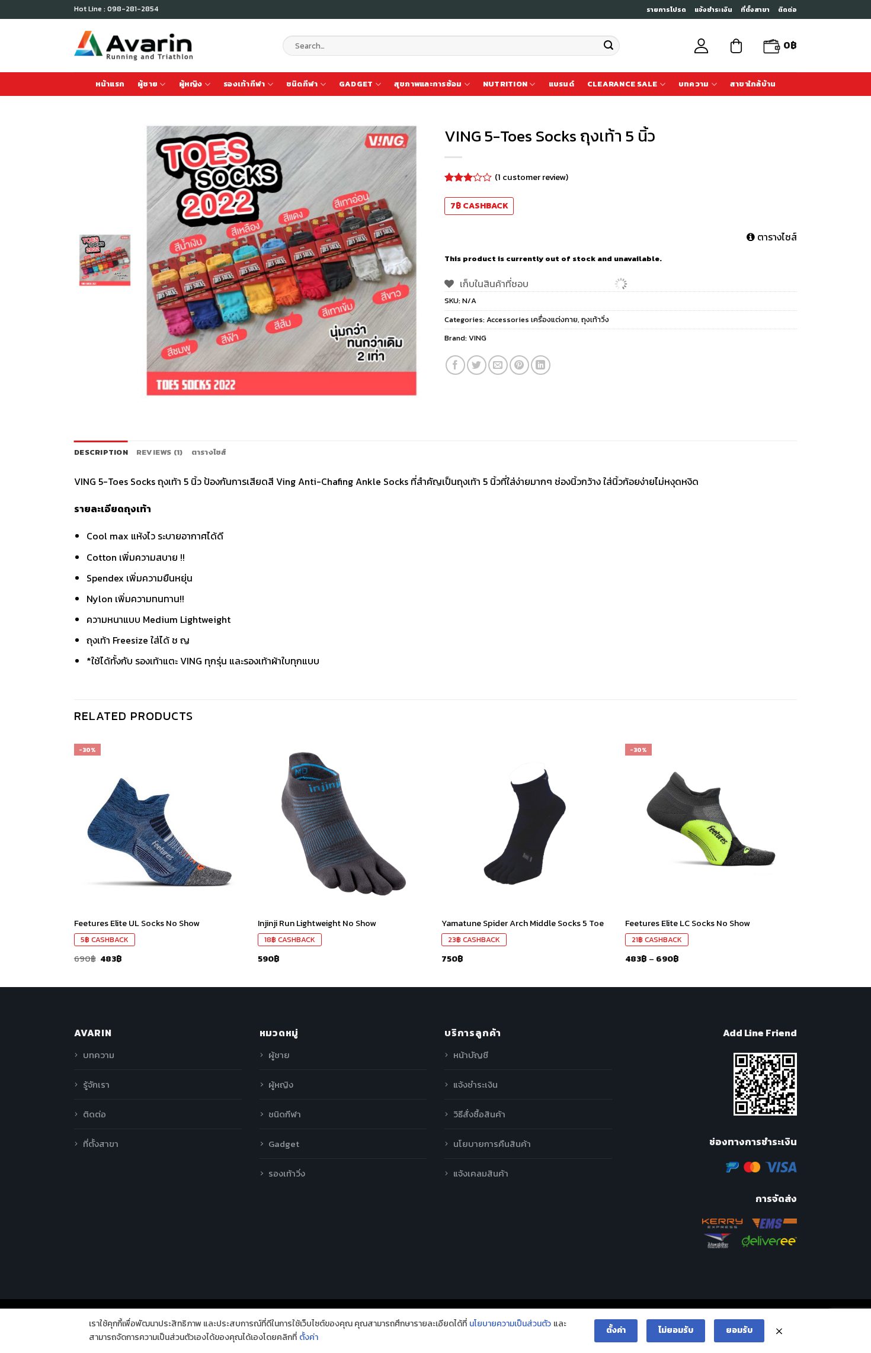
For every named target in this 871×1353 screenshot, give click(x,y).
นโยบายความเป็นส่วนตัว (510, 1323)
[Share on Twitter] (476, 365)
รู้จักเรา (96, 1084)
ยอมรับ (739, 1330)
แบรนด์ (561, 83)
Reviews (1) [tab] (159, 452)
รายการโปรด (666, 9)
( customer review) (531, 177)
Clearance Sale (622, 83)
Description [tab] (101, 452)
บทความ (693, 83)
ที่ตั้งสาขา (755, 9)
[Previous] (75, 861)
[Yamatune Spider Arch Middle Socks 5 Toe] (527, 824)
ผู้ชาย (147, 83)
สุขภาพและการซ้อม (428, 83)
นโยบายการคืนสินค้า (492, 1143)
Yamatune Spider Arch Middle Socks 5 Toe (522, 923)
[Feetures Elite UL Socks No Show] (160, 824)
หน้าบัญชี (470, 1055)
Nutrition (505, 83)
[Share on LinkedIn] (540, 365)
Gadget (356, 83)
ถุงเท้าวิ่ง (595, 319)
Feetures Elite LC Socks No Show (687, 923)
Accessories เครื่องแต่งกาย (532, 319)
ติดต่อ (787, 9)
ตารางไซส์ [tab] (209, 452)
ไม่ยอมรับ (675, 1330)
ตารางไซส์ (776, 237)
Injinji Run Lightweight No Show (317, 923)
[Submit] (608, 46)
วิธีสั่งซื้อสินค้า (479, 1114)
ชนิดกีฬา (302, 83)
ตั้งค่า (308, 1337)
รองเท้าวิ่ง (286, 1173)
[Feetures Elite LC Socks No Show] (711, 824)
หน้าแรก (110, 83)
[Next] (796, 861)
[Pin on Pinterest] (519, 365)
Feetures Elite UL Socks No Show (137, 923)
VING (477, 337)
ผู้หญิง (191, 83)
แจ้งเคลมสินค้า (480, 1173)
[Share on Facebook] (455, 365)
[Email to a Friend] (498, 365)
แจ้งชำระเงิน (713, 9)
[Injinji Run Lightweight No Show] (344, 824)
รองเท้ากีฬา (244, 83)
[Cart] (736, 46)
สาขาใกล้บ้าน (753, 83)
